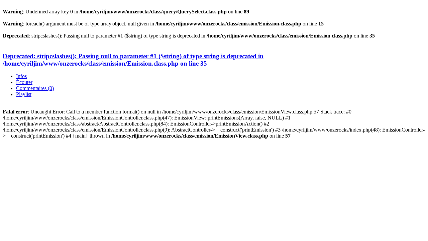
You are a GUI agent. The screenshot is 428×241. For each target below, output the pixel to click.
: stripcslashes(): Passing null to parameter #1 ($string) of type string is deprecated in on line (133, 60)
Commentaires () (35, 88)
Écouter (24, 82)
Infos (21, 76)
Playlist (23, 94)
